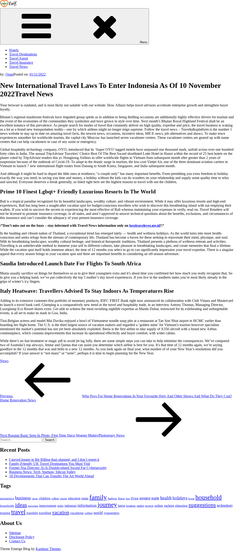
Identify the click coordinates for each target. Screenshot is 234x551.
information (87, 505)
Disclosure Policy (22, 537)
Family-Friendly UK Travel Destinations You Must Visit (49, 464)
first (128, 498)
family (98, 497)
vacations (77, 513)
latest (121, 505)
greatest (144, 498)
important (33, 505)
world (98, 513)
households (7, 505)
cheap (35, 498)
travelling (45, 513)
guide (155, 498)
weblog (89, 513)
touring (5, 513)
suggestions (202, 505)
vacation (60, 512)
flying (134, 498)
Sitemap (15, 533)
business (23, 497)
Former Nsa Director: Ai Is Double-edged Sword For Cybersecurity (58, 468)
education (74, 498)
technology (225, 506)
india (60, 505)
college (55, 498)
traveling (32, 513)
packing (169, 505)
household (208, 497)
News (4, 361)
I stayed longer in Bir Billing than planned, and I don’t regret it (54, 459)
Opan (9, 74)
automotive (7, 498)
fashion (112, 498)
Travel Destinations (23, 54)
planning (181, 505)
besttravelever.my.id (144, 225)
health (166, 497)
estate (84, 498)
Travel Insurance (21, 62)
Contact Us (17, 541)
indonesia (70, 505)
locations (131, 505)
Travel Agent (18, 58)
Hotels (14, 50)
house (191, 498)
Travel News (18, 67)
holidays (180, 498)
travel (18, 511)
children (45, 498)
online (158, 505)
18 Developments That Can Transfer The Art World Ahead (51, 476)
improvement (47, 505)
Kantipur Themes (48, 549)
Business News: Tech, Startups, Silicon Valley (42, 472)
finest (121, 498)
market (140, 505)
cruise (63, 498)
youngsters (111, 513)
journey (107, 504)
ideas (21, 505)
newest (149, 505)
